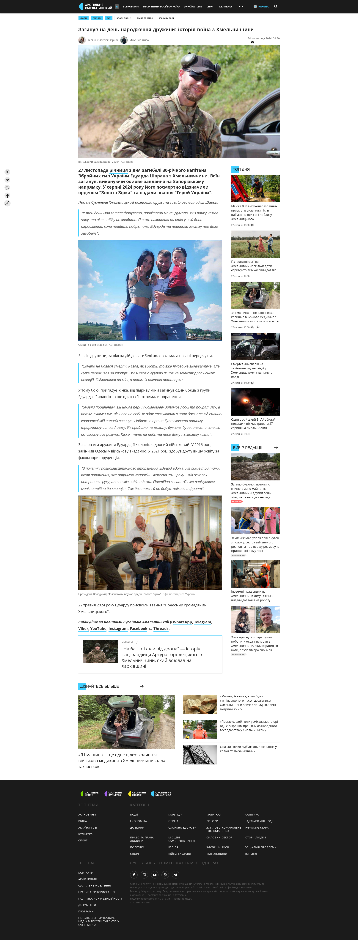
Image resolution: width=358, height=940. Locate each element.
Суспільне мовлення (94, 885)
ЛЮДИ (83, 18)
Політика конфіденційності (100, 898)
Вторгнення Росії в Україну (161, 6)
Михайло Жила (139, 40)
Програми (86, 911)
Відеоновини (216, 854)
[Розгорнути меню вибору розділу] (117, 6)
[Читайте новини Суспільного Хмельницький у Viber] (165, 875)
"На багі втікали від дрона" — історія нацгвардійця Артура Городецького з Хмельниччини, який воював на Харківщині (162, 657)
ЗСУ (109, 18)
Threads (161, 628)
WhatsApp (182, 621)
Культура (225, 6)
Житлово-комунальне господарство (223, 829)
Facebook (138, 628)
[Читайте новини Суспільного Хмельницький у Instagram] (144, 875)
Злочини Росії (166, 18)
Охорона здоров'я (182, 827)
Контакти (85, 872)
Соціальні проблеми (261, 847)
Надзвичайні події (259, 821)
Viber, (83, 628)
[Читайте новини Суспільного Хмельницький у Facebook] (134, 875)
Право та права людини (142, 839)
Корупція (175, 814)
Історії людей (124, 18)
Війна (82, 821)
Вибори (212, 821)
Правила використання (96, 892)
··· (241, 6)
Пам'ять (97, 18)
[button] (7, 172)
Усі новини (131, 6)
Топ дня (251, 854)
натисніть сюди (182, 898)
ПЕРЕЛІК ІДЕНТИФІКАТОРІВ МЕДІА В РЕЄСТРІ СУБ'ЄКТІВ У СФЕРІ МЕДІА (98, 921)
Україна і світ (193, 6)
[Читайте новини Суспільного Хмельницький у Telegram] (175, 875)
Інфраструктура (257, 827)
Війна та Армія (145, 18)
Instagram (118, 628)
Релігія (173, 847)
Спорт (211, 6)
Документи (87, 905)
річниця (118, 170)
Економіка (138, 821)
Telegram (202, 621)
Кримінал (213, 814)
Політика (137, 847)
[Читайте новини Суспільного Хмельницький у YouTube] (154, 875)
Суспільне (180, 895)
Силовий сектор (219, 837)
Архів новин (87, 879)
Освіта (173, 821)
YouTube (98, 628)
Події (134, 814)
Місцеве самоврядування (181, 839)
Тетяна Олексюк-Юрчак (103, 40)
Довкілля (137, 827)
